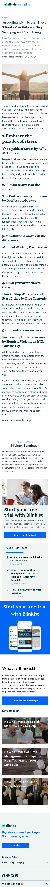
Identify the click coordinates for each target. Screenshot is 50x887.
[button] (25, 884)
